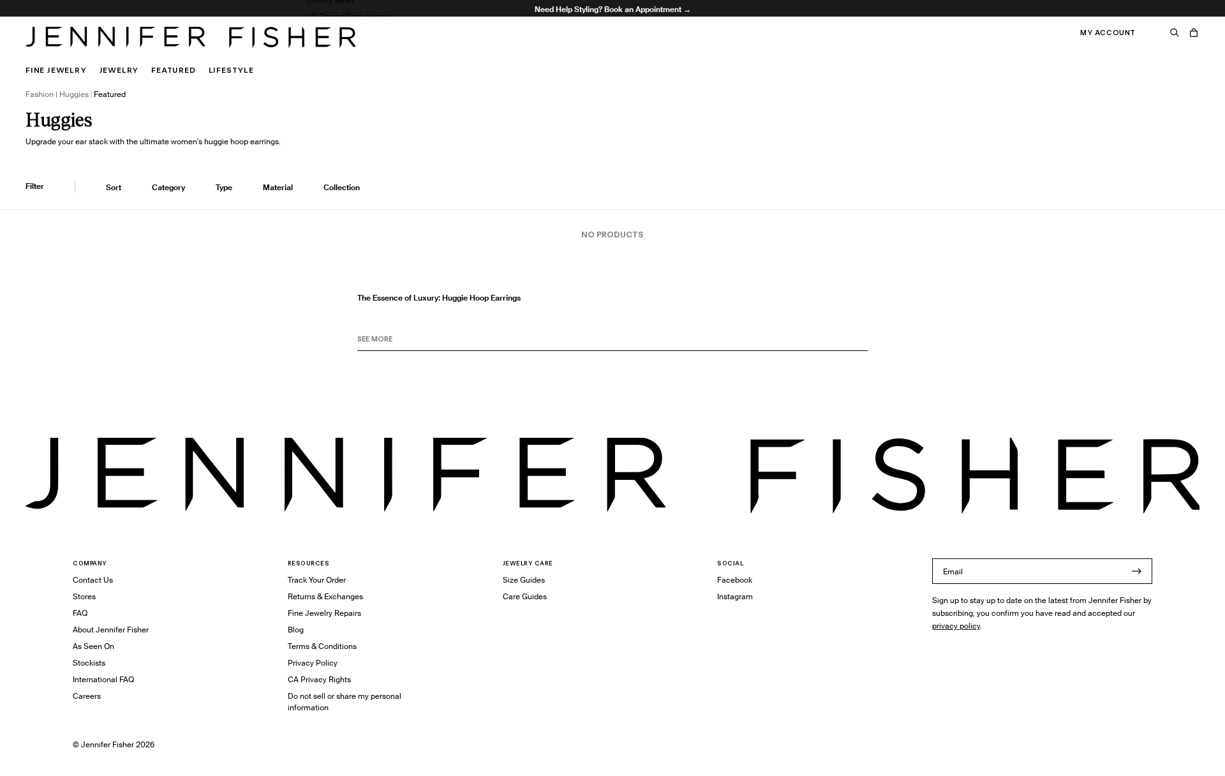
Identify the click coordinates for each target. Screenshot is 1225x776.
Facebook (734, 580)
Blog (296, 629)
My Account (1108, 32)
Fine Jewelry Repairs (324, 613)
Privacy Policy (313, 663)
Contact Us (93, 580)
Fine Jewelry (56, 70)
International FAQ (103, 679)
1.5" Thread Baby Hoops (347, 16)
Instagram (735, 596)
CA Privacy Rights (319, 679)
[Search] (1174, 32)
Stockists (89, 663)
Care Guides (525, 596)
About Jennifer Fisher (111, 629)
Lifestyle (231, 70)
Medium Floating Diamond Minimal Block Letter (391, 49)
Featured (173, 70)
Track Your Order (317, 580)
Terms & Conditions (322, 646)
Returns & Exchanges (325, 596)
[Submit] (1136, 571)
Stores (84, 596)
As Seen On (93, 646)
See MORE (374, 338)
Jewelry (119, 70)
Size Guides (524, 580)
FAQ (80, 613)
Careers (87, 696)
